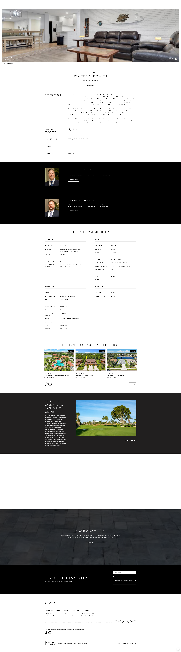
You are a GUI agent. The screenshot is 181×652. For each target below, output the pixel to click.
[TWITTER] (135, 621)
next (10, 58)
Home (46, 622)
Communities (78, 622)
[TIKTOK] (131, 621)
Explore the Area (131, 440)
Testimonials (89, 622)
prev (6, 58)
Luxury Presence (82, 643)
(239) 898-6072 (91, 206)
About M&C (54, 622)
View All (133, 384)
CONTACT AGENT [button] (74, 180)
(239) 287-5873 (92, 175)
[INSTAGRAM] (119, 621)
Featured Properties (66, 622)
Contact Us (98, 622)
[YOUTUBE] (123, 621)
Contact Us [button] (90, 542)
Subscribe (124, 586)
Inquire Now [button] (90, 85)
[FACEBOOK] (116, 621)
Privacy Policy (117, 581)
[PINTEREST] (127, 621)
